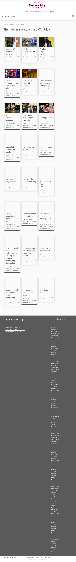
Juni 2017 (53, 501)
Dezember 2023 (55, 363)
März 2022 (53, 405)
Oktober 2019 (54, 462)
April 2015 (53, 549)
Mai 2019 (53, 473)
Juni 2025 (53, 342)
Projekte (26, 59)
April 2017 (53, 505)
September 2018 (55, 490)
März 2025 (53, 346)
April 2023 (53, 380)
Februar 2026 (54, 331)
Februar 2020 (54, 454)
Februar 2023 (54, 384)
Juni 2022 (53, 401)
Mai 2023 (53, 378)
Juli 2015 (53, 543)
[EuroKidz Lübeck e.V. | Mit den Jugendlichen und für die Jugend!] (38, 5)
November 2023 (55, 365)
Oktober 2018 (54, 488)
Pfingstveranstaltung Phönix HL (13, 331)
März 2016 (53, 530)
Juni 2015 (53, 545)
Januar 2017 (54, 511)
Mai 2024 (53, 354)
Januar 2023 (54, 386)
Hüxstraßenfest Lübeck (11, 329)
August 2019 (54, 467)
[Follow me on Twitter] (9, 17)
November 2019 (55, 460)
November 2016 (55, 513)
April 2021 (53, 424)
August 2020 (54, 441)
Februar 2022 (54, 407)
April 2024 (53, 356)
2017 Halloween (46, 147)
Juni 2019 (53, 471)
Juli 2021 (53, 418)
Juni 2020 (53, 446)
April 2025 (53, 344)
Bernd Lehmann (12, 59)
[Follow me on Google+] (14, 17)
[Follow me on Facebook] (12, 17)
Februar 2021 (54, 429)
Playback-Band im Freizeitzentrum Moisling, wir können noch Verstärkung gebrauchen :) (12, 255)
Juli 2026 (53, 325)
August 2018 (54, 492)
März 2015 (53, 552)
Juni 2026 (53, 327)
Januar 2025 (54, 350)
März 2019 (53, 477)
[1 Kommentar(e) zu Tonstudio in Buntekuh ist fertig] (36, 72)
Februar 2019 (54, 479)
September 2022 (55, 395)
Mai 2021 (53, 422)
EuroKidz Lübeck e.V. (35, 557)
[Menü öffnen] (73, 16)
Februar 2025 (54, 348)
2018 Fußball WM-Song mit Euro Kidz (28, 117)
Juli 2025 (53, 339)
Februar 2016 (54, 532)
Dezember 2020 (55, 433)
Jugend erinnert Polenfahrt (12, 334)
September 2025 (55, 337)
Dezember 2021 (55, 412)
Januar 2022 (54, 409)
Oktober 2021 (54, 414)
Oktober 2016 (54, 515)
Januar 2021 (54, 431)
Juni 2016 (53, 524)
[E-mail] (6, 17)
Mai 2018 (53, 499)
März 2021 (53, 426)
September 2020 (55, 439)
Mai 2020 (53, 448)
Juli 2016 (53, 522)
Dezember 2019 (55, 458)
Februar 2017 (54, 509)
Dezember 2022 (55, 388)
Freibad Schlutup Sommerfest (13, 327)
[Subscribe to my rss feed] (3, 17)
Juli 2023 (53, 373)
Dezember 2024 (55, 352)
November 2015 (55, 535)
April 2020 (53, 450)
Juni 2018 (53, 496)
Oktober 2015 (54, 537)
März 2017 (53, 507)
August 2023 (54, 371)
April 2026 (53, 329)
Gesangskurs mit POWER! (12, 57)
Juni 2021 (53, 420)
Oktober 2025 (54, 335)
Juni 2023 (53, 376)
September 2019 (55, 465)
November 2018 (55, 486)
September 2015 (55, 539)
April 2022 (53, 403)
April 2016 (53, 528)
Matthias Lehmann (13, 270)
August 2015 (54, 541)
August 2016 (54, 520)
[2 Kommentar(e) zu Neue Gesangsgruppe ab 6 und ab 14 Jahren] (19, 72)
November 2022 (55, 390)
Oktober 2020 (54, 437)
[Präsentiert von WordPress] (49, 557)
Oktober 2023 (54, 367)
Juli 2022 (53, 399)
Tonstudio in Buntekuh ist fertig (28, 83)
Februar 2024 (54, 361)
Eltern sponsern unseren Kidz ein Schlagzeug (46, 83)
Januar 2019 (54, 482)
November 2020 (55, 435)
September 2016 (55, 518)
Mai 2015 (53, 547)
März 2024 (53, 359)
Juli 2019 (53, 469)
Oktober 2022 (54, 393)
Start (5, 24)
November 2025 (55, 333)
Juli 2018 (53, 494)
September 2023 (55, 369)
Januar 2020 (54, 456)
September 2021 (55, 416)
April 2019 (53, 475)
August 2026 (54, 323)
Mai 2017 (53, 503)
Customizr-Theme (42, 559)
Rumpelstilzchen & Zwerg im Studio (12, 149)
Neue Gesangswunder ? (46, 117)
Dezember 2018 (55, 484)
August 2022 (54, 397)
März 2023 (53, 382)
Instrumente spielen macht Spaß (28, 292)
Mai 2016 (53, 526)
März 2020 (53, 452)
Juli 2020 (53, 443)
